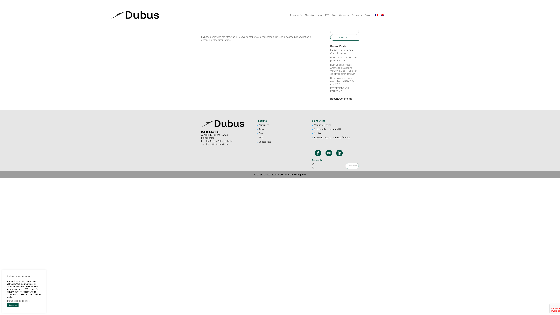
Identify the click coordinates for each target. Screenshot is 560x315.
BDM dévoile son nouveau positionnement (343, 59)
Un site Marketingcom (293, 174)
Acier (319, 15)
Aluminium (309, 15)
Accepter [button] (13, 305)
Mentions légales (322, 125)
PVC (327, 15)
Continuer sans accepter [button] (18, 276)
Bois (334, 15)
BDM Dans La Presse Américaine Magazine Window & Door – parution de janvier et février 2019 (343, 69)
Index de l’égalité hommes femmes (332, 137)
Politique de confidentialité (327, 129)
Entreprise (294, 15)
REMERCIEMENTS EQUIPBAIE (339, 90)
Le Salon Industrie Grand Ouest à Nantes (342, 52)
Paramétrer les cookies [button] (18, 301)
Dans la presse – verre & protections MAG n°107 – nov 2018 (343, 81)
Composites (344, 15)
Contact (368, 15)
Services (355, 15)
